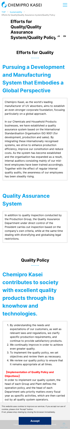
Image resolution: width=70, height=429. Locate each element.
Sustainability (16, 12)
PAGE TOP (64, 425)
